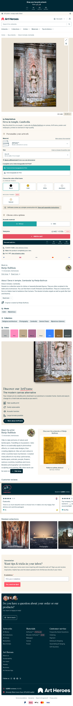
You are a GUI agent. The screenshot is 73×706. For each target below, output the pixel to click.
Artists (25, 29)
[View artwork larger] (66, 40)
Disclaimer (31, 698)
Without (21, 224)
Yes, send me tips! (12, 584)
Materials (35, 29)
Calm (4, 312)
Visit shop (4, 274)
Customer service (58, 629)
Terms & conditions (21, 698)
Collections (15, 29)
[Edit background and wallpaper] (66, 43)
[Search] (69, 24)
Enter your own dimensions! (20, 160)
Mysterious (11, 312)
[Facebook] (17, 679)
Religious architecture (9, 321)
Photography (23, 321)
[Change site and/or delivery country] (70, 13)
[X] (20, 679)
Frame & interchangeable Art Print (16, 168)
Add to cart (38, 236)
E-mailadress (8, 575)
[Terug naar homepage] (10, 19)
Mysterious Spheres (57, 321)
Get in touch (11, 618)
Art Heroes (8, 652)
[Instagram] (11, 679)
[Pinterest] (14, 679)
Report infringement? (42, 698)
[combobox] (34, 24)
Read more (15, 274)
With (54, 224)
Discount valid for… (36, 242)
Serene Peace (44, 321)
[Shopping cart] (70, 19)
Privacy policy (53, 698)
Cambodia (33, 321)
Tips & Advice (47, 29)
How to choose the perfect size (61, 150)
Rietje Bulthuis (10, 119)
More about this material (62, 138)
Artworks (4, 29)
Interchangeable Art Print (14, 173)
